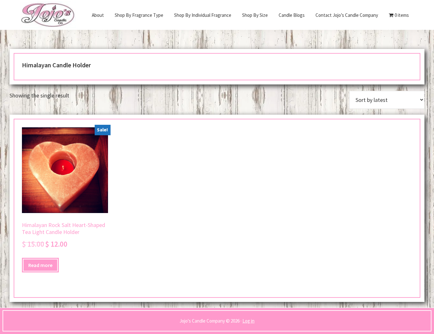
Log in (248, 321)
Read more (40, 265)
